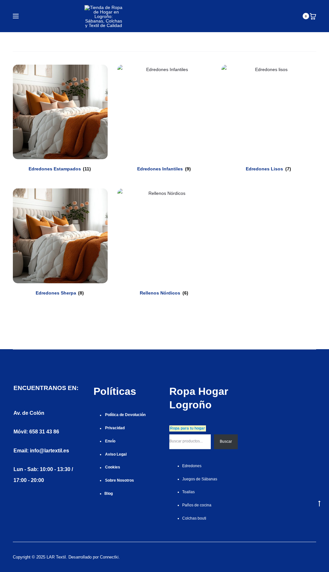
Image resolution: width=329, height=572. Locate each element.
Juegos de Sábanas (199, 479)
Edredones (191, 466)
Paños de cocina (196, 505)
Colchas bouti (194, 518)
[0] (313, 16)
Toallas (188, 492)
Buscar (226, 441)
